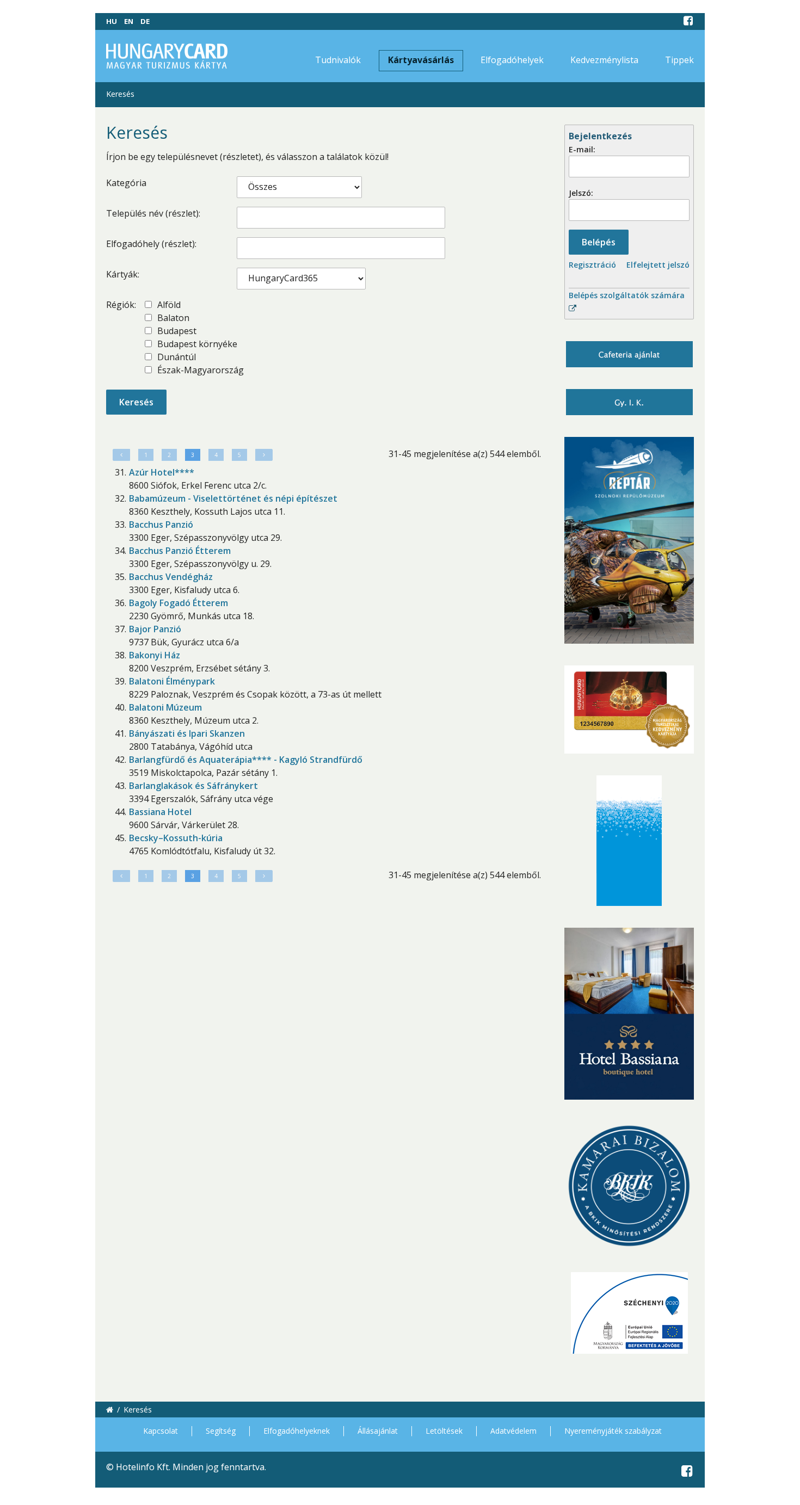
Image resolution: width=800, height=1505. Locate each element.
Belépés (599, 242)
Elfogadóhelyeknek (296, 1431)
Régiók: (121, 305)
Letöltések (444, 1431)
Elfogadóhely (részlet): (151, 244)
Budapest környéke (196, 344)
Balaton (172, 318)
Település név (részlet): (153, 213)
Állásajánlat (378, 1431)
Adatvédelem (513, 1431)
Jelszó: (581, 193)
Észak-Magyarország (199, 370)
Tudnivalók (338, 60)
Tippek (679, 60)
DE (145, 21)
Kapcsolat (160, 1431)
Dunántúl (175, 357)
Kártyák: (122, 274)
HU (111, 21)
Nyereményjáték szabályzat (613, 1431)
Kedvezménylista (604, 60)
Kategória (126, 183)
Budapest (175, 331)
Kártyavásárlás (421, 60)
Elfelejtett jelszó (658, 265)
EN (128, 21)
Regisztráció (592, 265)
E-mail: (582, 149)
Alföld (168, 305)
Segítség (221, 1431)
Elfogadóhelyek (512, 60)
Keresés (120, 94)
